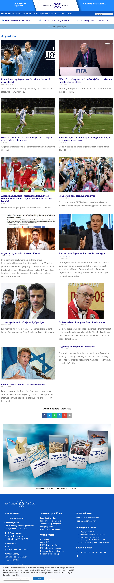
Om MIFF (44, 542)
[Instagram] (89, 552)
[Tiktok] (93, 552)
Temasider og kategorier (50, 523)
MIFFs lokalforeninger (50, 545)
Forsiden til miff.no (48, 518)
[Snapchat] (105, 552)
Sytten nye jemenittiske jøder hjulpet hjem (23, 322)
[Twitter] (81, 552)
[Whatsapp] (97, 552)
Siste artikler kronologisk (51, 521)
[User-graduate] (77, 555)
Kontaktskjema (16, 518)
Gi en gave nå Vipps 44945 (20, 5)
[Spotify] (101, 552)
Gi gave (14, 14)
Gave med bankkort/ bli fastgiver (92, 534)
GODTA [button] (38, 579)
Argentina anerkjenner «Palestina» (77, 346)
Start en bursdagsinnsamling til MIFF (94, 542)
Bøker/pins (45, 14)
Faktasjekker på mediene (50, 529)
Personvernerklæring (49, 553)
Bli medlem (6, 14)
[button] (44, 415)
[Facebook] (77, 552)
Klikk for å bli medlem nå (94, 4)
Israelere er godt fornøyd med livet (77, 196)
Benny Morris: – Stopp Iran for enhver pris (23, 384)
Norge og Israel (46, 526)
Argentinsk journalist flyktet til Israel (20, 253)
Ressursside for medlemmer (52, 551)
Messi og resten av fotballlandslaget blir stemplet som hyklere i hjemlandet (26, 139)
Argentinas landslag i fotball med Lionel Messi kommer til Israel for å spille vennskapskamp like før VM (26, 199)
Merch (70, 14)
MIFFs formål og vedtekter (51, 548)
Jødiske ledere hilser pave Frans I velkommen (82, 322)
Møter (37, 14)
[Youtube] (85, 552)
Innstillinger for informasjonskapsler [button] (16, 579)
